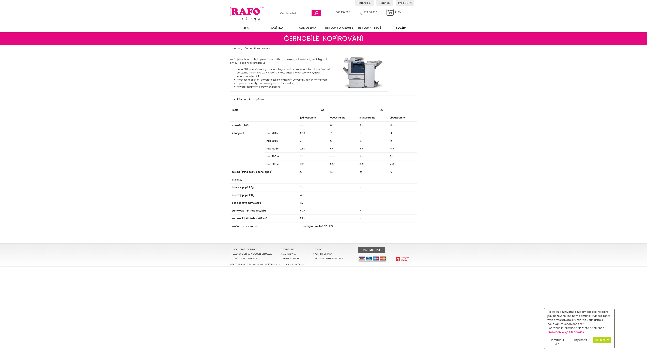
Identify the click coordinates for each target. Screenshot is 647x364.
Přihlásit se (364, 3)
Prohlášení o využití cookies (565, 332)
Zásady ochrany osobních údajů (252, 253)
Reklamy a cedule (339, 28)
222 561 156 (370, 12)
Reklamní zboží (370, 28)
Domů (236, 48)
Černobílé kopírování (257, 48)
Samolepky (308, 28)
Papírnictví (405, 3)
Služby (401, 28)
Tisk (245, 28)
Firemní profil (288, 249)
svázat (291, 59)
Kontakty (384, 3)
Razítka (276, 28)
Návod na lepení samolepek (328, 258)
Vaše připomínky (322, 253)
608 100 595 (343, 12)
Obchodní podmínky (245, 249)
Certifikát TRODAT (291, 258)
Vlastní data (288, 253)
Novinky (317, 249)
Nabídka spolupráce (245, 258)
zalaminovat (303, 59)
